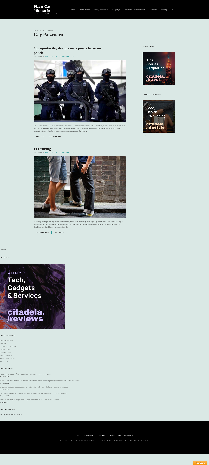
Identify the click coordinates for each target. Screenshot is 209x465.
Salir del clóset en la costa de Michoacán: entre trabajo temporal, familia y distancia (33, 393)
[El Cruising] (80, 158)
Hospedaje (116, 10)
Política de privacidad (125, 435)
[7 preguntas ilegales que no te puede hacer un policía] (80, 62)
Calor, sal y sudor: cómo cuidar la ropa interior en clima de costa (25, 374)
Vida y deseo (59, 232)
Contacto (112, 435)
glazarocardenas (70, 56)
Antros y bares (85, 10)
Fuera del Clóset (5, 352)
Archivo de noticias (6, 340)
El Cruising (42, 149)
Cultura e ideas (55, 136)
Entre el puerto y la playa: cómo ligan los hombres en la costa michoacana (29, 400)
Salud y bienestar (6, 355)
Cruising (164, 10)
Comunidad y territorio (8, 346)
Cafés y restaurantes (101, 10)
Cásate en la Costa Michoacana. (135, 10)
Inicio (73, 10)
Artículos (40, 136)
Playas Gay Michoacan (87, 440)
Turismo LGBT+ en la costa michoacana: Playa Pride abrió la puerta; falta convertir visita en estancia (40, 380)
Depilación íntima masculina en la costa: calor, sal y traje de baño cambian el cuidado (34, 387)
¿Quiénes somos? (89, 435)
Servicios (153, 10)
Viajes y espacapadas (7, 358)
